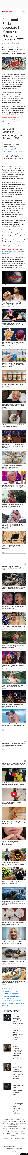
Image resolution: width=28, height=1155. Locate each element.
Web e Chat (8, 989)
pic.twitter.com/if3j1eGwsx (14, 151)
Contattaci (14, 1140)
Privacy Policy (20, 1150)
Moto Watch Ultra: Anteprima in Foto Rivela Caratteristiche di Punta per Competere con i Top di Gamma (18, 1108)
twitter (16, 991)
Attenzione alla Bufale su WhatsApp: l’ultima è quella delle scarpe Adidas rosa (12, 122)
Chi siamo (5, 1150)
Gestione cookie (23, 1153)
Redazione (12, 1150)
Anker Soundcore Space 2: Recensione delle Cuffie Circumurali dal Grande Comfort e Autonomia (18, 1091)
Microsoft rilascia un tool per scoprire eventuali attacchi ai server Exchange (13, 1003)
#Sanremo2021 (10, 149)
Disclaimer (14, 1151)
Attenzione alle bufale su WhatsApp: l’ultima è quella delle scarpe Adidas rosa (12, 996)
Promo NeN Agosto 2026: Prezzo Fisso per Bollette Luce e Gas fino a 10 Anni (18, 1020)
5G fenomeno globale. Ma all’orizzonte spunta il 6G (13, 251)
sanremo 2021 (8, 991)
